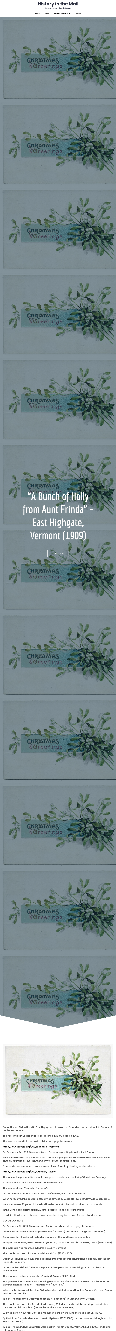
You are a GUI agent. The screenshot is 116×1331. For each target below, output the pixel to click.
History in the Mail (58, 4)
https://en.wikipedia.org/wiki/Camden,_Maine (29, 1171)
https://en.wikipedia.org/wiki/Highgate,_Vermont (31, 1146)
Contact (78, 13)
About (47, 13)
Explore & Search (61, 13)
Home (37, 13)
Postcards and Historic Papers (58, 8)
